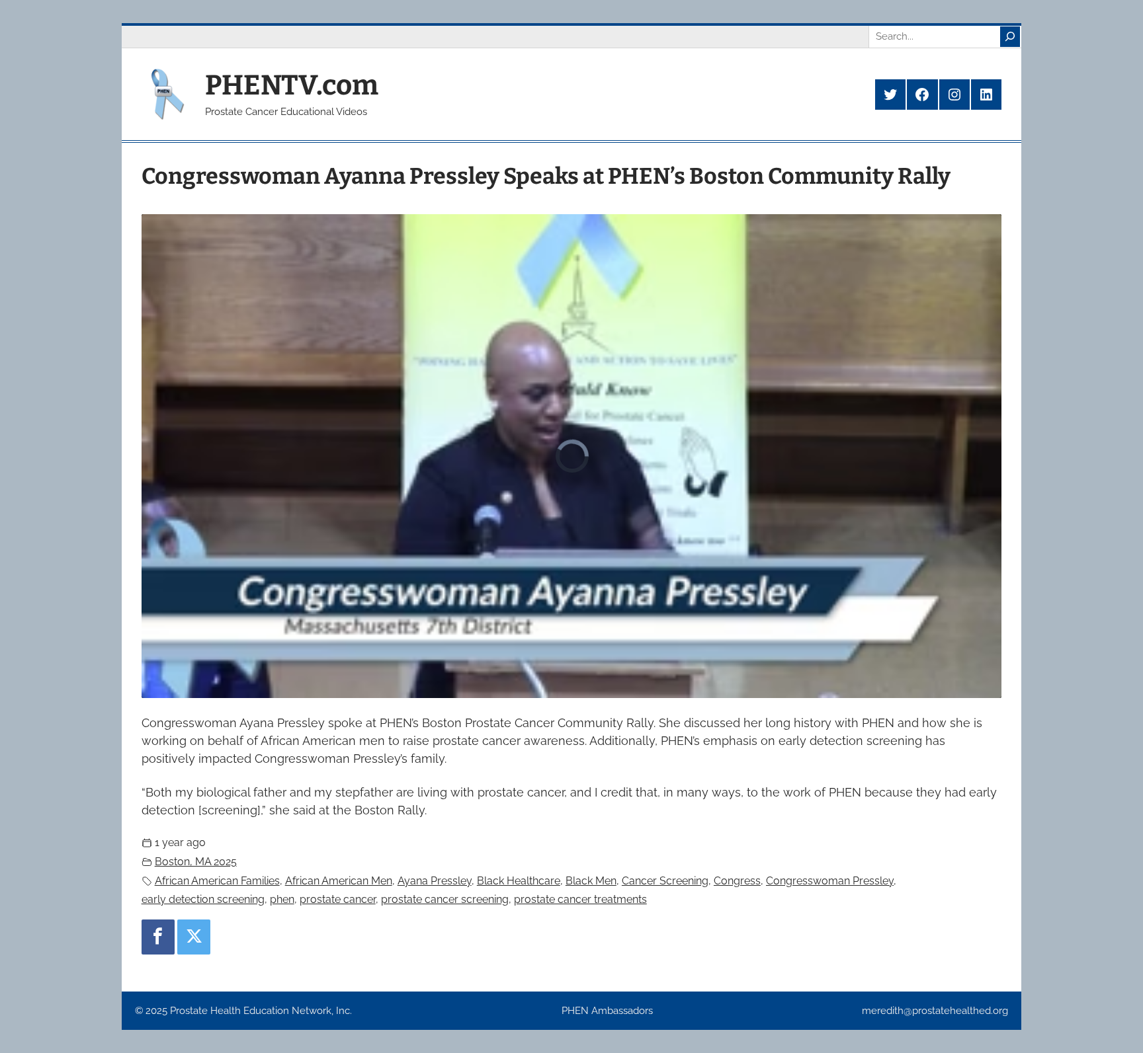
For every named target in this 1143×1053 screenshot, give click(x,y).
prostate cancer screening (445, 899)
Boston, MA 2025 (196, 861)
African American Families (217, 881)
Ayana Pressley (435, 881)
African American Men (338, 881)
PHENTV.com (291, 85)
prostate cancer (338, 899)
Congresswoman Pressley (830, 881)
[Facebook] (158, 936)
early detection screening (203, 899)
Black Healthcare (518, 881)
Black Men (591, 881)
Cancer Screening (665, 881)
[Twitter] (193, 936)
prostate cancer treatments (580, 899)
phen (282, 899)
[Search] (1010, 36)
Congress (737, 881)
